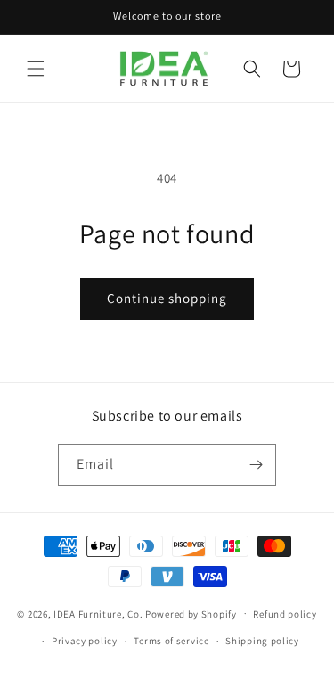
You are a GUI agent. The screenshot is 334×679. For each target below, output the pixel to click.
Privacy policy (85, 640)
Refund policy (284, 614)
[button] (35, 68)
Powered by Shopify (191, 613)
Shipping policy (262, 640)
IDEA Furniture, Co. (98, 613)
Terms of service (171, 640)
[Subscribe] (255, 465)
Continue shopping (167, 298)
